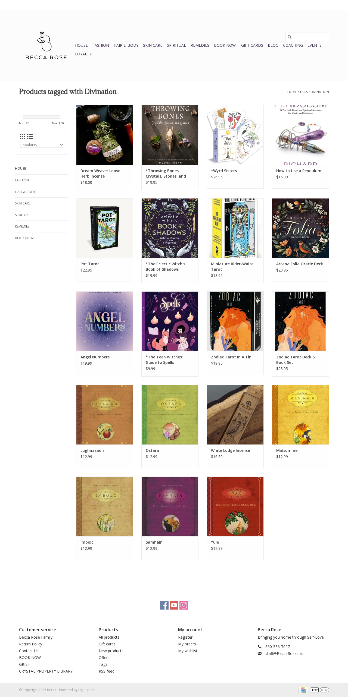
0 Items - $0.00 (272, 4)
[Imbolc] (104, 506)
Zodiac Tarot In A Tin (231, 356)
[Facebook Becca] (164, 605)
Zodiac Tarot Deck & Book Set (295, 359)
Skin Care (152, 45)
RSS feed (106, 671)
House (81, 45)
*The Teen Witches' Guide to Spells (164, 359)
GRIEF (24, 664)
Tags (304, 92)
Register (185, 637)
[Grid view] (23, 136)
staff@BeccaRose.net (284, 653)
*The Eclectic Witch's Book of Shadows (165, 266)
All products (109, 637)
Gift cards (252, 45)
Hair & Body (126, 45)
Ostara (152, 450)
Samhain (154, 542)
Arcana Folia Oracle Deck (299, 263)
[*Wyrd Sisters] (235, 135)
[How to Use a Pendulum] (300, 135)
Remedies (200, 45)
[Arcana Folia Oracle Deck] (300, 228)
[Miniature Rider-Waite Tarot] (235, 228)
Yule (215, 542)
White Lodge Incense (230, 450)
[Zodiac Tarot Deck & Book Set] (300, 321)
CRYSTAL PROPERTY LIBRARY (46, 671)
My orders (187, 643)
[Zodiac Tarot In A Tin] (235, 321)
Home (292, 92)
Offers (104, 657)
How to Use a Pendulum (298, 170)
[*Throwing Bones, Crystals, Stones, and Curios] (169, 135)
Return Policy (30, 643)
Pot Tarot (89, 263)
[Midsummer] (300, 414)
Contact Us (29, 650)
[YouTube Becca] (174, 605)
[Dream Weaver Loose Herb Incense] (104, 135)
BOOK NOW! (225, 45)
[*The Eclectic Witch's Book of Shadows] (169, 228)
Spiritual (176, 45)
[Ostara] (169, 414)
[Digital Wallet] (319, 689)
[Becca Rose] (46, 45)
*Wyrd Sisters (224, 170)
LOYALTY (83, 53)
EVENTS (314, 45)
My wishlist (187, 650)
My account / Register (312, 4)
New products (111, 650)
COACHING (293, 45)
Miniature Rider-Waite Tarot (232, 266)
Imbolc (86, 542)
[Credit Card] (303, 689)
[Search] (289, 37)
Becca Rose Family (35, 637)
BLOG (273, 45)
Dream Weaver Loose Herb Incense (100, 173)
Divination (319, 92)
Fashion (100, 45)
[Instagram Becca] (183, 605)
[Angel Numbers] (104, 321)
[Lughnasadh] (104, 414)
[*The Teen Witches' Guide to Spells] (169, 321)
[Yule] (235, 506)
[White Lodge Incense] (235, 414)
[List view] (30, 136)
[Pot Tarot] (104, 228)
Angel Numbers (95, 356)
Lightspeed (86, 689)
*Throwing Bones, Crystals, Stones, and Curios (166, 173)
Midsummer (287, 450)
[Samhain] (169, 506)
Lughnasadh (92, 450)
